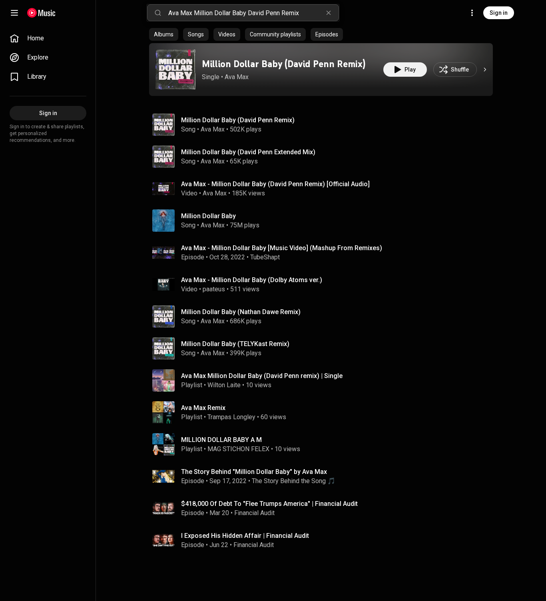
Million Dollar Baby (208, 216)
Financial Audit (254, 513)
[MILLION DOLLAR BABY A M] (324, 444)
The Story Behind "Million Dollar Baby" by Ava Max (254, 472)
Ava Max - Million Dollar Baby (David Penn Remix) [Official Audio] (275, 184)
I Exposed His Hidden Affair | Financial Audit (245, 535)
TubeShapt (265, 257)
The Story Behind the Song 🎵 (293, 481)
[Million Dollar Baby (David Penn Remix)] (175, 70)
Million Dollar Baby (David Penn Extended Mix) (248, 152)
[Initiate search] (157, 12)
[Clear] (328, 12)
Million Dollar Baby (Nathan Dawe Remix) (241, 312)
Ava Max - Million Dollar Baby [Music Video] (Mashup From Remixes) (281, 248)
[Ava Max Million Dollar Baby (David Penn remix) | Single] (324, 380)
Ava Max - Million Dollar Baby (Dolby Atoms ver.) (251, 280)
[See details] (485, 69)
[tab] (163, 34)
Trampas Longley (231, 417)
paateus (214, 289)
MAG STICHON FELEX (238, 449)
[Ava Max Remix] (324, 412)
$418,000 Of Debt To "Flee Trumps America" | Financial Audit (269, 503)
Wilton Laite (224, 385)
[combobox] (253, 13)
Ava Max (237, 77)
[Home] (41, 13)
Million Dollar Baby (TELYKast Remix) (235, 344)
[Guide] (14, 13)
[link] (48, 38)
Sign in (499, 13)
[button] (175, 69)
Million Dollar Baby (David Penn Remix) (283, 64)
